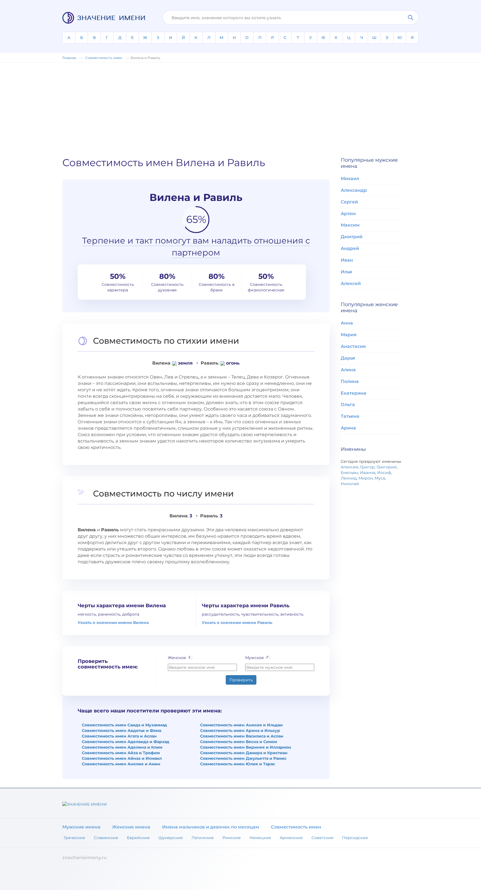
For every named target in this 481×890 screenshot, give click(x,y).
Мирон (366, 478)
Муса (380, 478)
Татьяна (350, 416)
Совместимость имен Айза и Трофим (121, 752)
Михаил (350, 178)
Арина (348, 428)
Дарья (348, 358)
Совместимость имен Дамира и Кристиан (244, 752)
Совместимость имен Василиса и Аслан (241, 736)
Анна (347, 323)
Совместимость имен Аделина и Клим (122, 747)
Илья (346, 271)
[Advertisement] (240, 107)
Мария (349, 334)
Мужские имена (81, 827)
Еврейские (138, 837)
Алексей (351, 283)
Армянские (291, 837)
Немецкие (260, 837)
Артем (348, 213)
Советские (322, 837)
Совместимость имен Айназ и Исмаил (122, 758)
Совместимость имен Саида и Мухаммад (124, 724)
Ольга (348, 404)
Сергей (349, 202)
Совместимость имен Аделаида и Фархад (125, 741)
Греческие (74, 837)
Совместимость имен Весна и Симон (238, 741)
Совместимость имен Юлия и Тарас (237, 763)
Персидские (355, 837)
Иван (347, 260)
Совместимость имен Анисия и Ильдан (241, 724)
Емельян (349, 472)
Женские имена (131, 827)
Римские (231, 837)
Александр (354, 190)
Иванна (367, 472)
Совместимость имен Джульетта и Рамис (243, 758)
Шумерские (170, 837)
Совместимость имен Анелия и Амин (121, 763)
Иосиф (384, 472)
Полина (350, 381)
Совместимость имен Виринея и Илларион (245, 747)
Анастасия (353, 346)
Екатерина (353, 393)
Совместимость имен (296, 827)
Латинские (203, 837)
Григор (367, 466)
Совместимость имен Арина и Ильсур (240, 730)
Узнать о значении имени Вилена (113, 622)
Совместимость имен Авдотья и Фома (121, 730)
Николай (350, 483)
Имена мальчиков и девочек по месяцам (210, 827)
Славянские (106, 837)
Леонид (349, 478)
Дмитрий (351, 236)
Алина (348, 369)
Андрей (350, 248)
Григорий (387, 466)
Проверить (241, 679)
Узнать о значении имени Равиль (237, 622)
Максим (350, 225)
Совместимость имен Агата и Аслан (119, 736)
